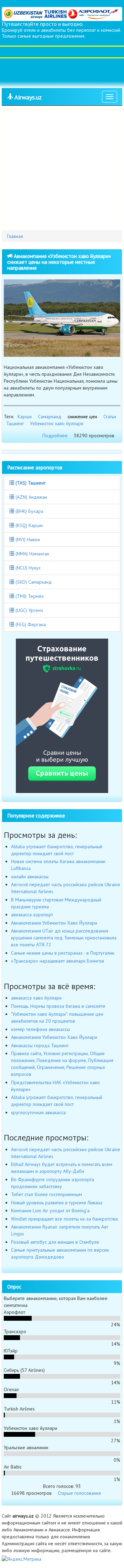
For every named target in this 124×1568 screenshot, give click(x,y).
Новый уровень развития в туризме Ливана (56, 1202)
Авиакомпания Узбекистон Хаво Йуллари (54, 923)
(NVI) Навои (27, 539)
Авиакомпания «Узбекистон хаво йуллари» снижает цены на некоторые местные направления (59, 261)
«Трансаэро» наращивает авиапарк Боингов (57, 961)
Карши (25, 416)
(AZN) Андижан (30, 497)
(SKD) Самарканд (33, 582)
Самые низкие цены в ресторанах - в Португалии (62, 953)
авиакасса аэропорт (32, 914)
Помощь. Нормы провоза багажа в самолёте (58, 1006)
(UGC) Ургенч (28, 610)
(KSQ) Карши (28, 525)
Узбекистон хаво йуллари (56, 423)
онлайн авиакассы (30, 876)
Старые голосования (79, 1493)
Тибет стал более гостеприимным (46, 1194)
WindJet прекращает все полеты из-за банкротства (64, 1219)
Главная (15, 236)
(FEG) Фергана (30, 624)
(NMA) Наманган (31, 554)
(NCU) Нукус (27, 568)
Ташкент (15, 423)
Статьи (109, 416)
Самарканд (49, 416)
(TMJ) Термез (29, 596)
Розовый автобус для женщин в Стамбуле (55, 1242)
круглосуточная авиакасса (38, 1112)
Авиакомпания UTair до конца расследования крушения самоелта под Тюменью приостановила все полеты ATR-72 (63, 938)
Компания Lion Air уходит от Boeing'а (50, 1210)
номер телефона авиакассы (40, 1029)
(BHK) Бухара (28, 511)
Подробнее (55, 435)
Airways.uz (27, 97)
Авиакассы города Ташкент (40, 1045)
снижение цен (82, 416)
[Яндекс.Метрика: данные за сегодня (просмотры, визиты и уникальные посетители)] (21, 1559)
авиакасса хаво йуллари (36, 998)
